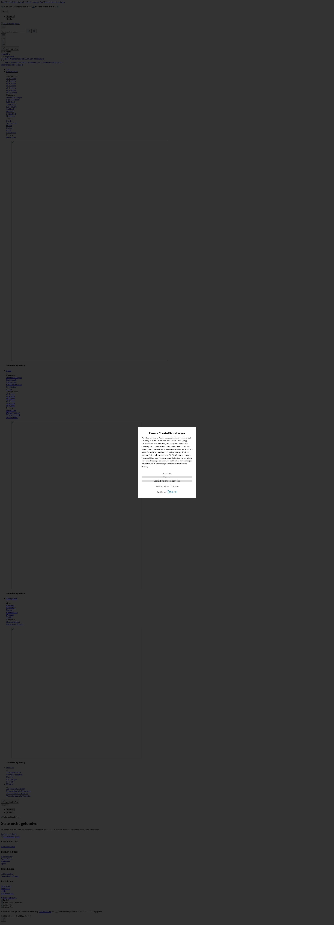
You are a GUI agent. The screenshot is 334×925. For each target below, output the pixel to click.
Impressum (175, 486)
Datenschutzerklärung (162, 486)
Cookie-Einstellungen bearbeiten (167, 481)
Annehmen (167, 473)
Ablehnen (167, 477)
